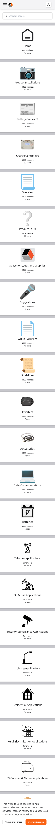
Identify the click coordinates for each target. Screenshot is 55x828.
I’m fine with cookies (36, 822)
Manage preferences (13, 822)
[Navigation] (4, 4)
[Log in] (48, 5)
